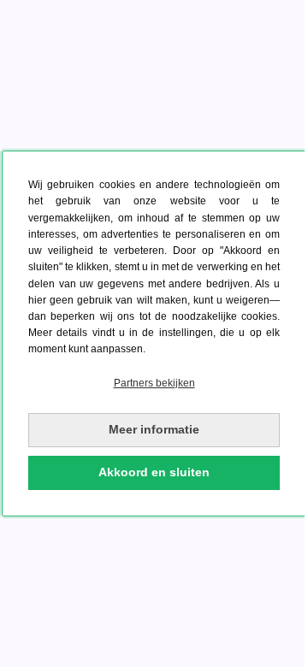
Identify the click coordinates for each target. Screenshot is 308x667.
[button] (154, 383)
